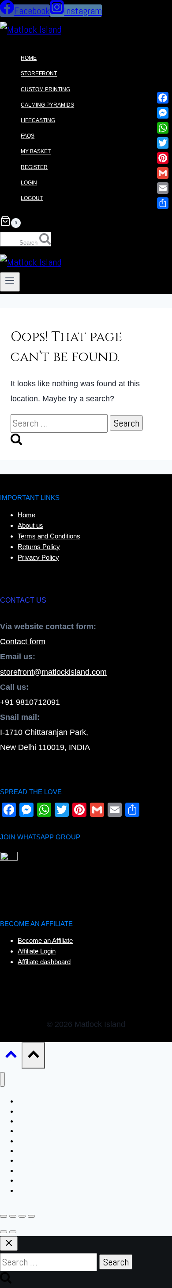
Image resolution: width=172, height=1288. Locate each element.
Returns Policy (39, 546)
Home (29, 58)
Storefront (39, 74)
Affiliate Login (37, 951)
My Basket (36, 152)
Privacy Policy (38, 557)
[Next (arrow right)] (12, 1231)
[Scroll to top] (11, 1056)
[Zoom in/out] (3, 1216)
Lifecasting (38, 120)
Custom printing (45, 89)
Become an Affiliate (45, 940)
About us (30, 525)
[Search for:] (60, 423)
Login (29, 183)
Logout (32, 198)
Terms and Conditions (49, 536)
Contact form (22, 641)
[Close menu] (2, 1079)
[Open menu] (10, 282)
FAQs (27, 136)
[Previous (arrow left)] (3, 1231)
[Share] (22, 1216)
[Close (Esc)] (31, 1216)
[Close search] (9, 1243)
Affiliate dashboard (44, 961)
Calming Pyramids (47, 105)
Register (34, 167)
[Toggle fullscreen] (12, 1216)
